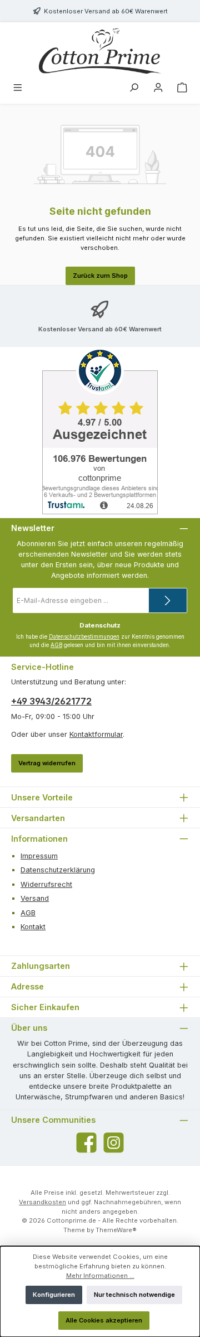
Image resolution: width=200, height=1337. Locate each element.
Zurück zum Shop (100, 275)
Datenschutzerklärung (58, 870)
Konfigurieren (54, 1295)
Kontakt (33, 927)
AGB (56, 645)
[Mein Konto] (158, 88)
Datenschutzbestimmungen (84, 637)
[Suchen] (134, 88)
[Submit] (167, 600)
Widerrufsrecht (46, 884)
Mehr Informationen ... (100, 1276)
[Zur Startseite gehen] (100, 51)
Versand (35, 898)
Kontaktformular (96, 734)
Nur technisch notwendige (134, 1295)
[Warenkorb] (182, 88)
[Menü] (18, 88)
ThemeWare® (116, 1230)
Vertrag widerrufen (47, 763)
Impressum (39, 856)
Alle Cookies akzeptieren (104, 1320)
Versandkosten (42, 1202)
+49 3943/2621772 (51, 701)
